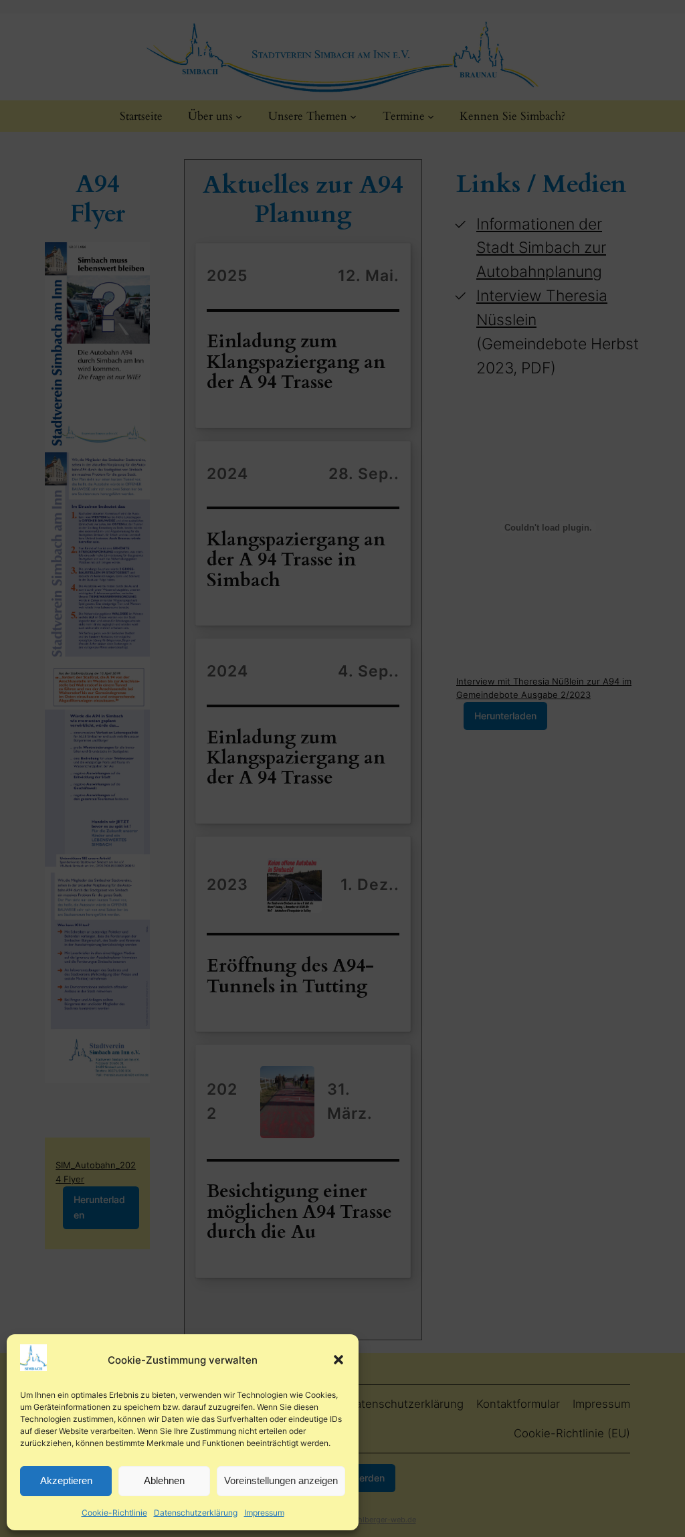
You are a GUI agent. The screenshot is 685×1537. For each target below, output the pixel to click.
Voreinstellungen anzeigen (281, 1480)
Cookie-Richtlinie (114, 1513)
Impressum (264, 1513)
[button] (338, 1359)
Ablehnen (164, 1480)
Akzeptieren (66, 1480)
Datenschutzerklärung (195, 1513)
